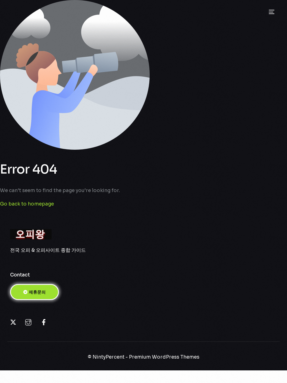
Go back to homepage (27, 204)
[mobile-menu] (269, 12)
